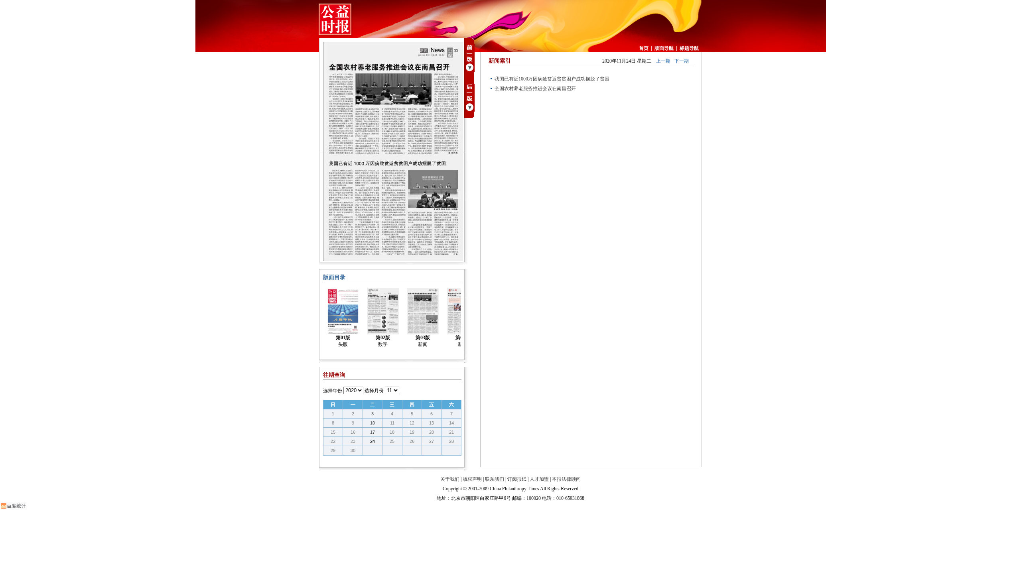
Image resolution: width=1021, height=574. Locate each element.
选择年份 (332, 390)
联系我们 (494, 479)
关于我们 (449, 479)
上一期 (663, 61)
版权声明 (472, 479)
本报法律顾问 (566, 479)
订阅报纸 (516, 479)
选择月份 (374, 390)
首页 (643, 48)
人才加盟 (539, 479)
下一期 (681, 61)
